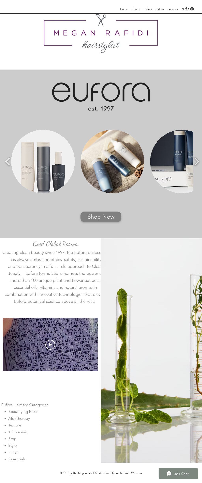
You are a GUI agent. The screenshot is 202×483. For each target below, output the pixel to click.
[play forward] (196, 161)
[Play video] (50, 345)
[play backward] (7, 161)
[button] (43, 161)
